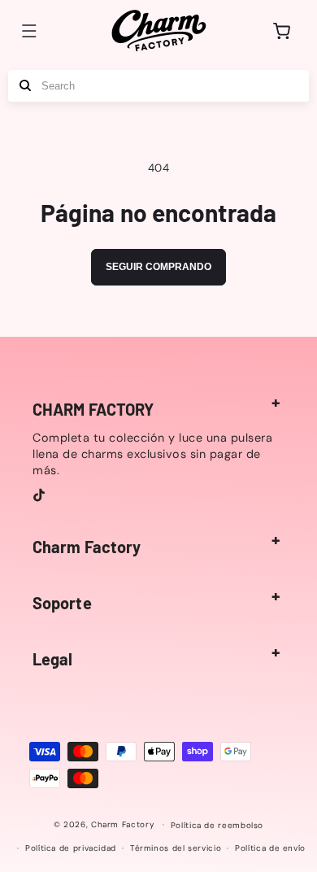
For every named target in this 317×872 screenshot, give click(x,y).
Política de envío (270, 848)
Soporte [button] (62, 603)
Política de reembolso (217, 825)
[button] (29, 31)
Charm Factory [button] (87, 546)
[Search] (25, 86)
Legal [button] (53, 659)
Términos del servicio (175, 848)
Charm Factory (122, 824)
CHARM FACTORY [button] (93, 409)
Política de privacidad (70, 848)
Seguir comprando (158, 266)
